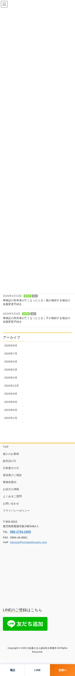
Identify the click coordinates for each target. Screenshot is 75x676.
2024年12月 (11, 385)
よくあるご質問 (12, 496)
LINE (37, 670)
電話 (12, 670)
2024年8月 (10, 401)
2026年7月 (10, 353)
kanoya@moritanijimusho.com (28, 542)
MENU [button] (4, 4)
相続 (35, 296)
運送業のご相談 (12, 475)
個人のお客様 (11, 453)
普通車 (27, 296)
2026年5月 (10, 369)
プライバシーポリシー (16, 510)
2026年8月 (10, 345)
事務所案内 (9, 482)
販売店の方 (9, 460)
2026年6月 (10, 361)
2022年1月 (10, 417)
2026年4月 (10, 377)
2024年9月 (10, 393)
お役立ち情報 (11, 489)
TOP (5, 446)
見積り (62, 670)
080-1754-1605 (20, 532)
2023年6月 (10, 409)
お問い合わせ (11, 503)
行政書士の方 (11, 468)
